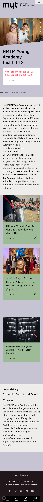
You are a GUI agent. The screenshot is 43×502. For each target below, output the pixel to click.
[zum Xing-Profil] (21, 491)
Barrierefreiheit (15, 481)
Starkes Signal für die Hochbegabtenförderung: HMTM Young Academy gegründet (21, 284)
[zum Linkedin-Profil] (27, 491)
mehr (12, 238)
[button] (33, 337)
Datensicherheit (12, 485)
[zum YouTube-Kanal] (32, 491)
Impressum (25, 485)
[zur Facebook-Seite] (10, 491)
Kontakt (34, 485)
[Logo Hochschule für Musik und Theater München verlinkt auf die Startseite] (10, 5)
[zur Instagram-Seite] (16, 491)
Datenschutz (28, 481)
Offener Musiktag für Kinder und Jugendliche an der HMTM (21, 229)
